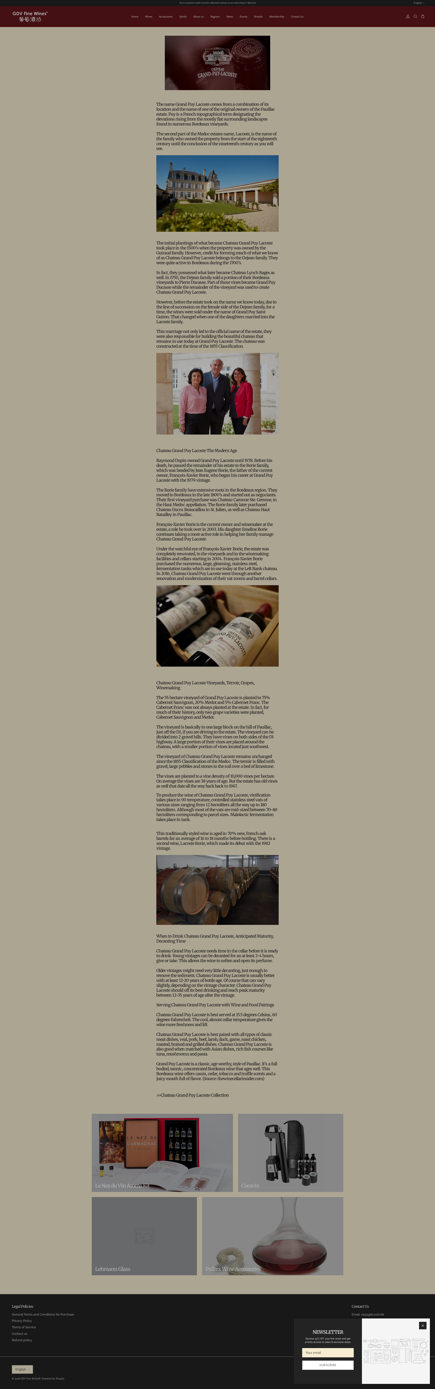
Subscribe (328, 1365)
